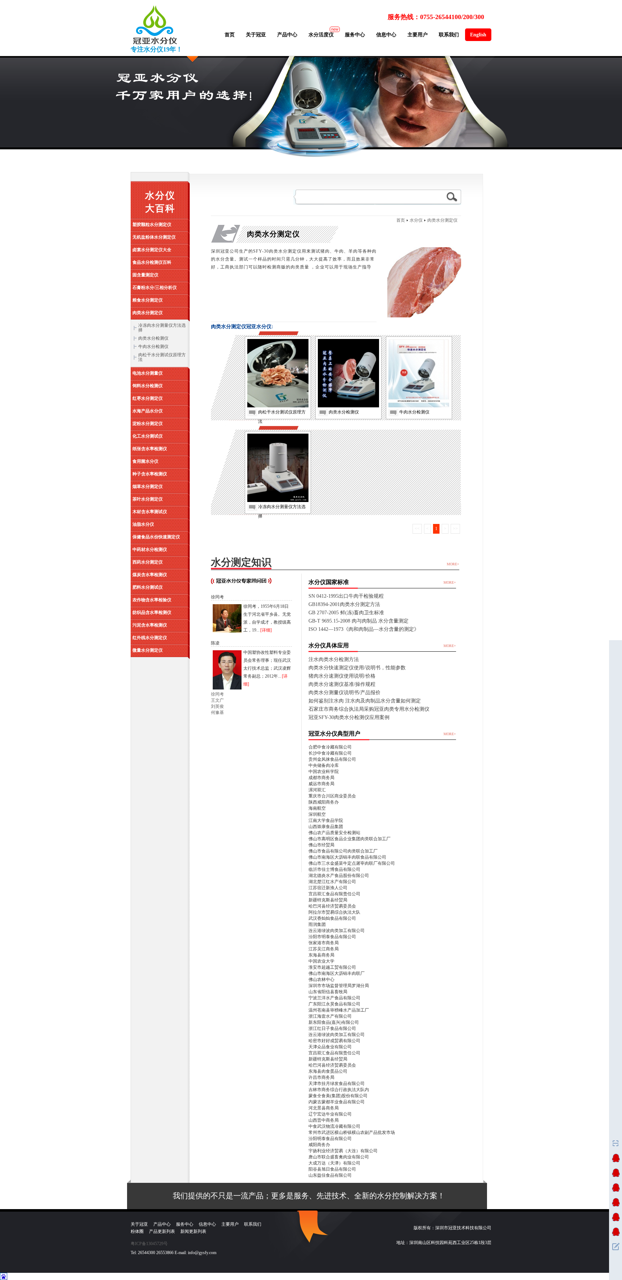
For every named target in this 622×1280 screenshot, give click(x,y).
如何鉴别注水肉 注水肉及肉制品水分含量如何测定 (364, 701)
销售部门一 (615, 1158)
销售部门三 (615, 1187)
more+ (453, 564)
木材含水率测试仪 (149, 511)
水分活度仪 (321, 34)
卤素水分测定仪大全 (151, 249)
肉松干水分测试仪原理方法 (162, 357)
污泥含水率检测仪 (149, 625)
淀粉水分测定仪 (147, 423)
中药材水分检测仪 (149, 549)
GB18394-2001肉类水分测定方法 (344, 604)
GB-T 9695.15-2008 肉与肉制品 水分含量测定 (358, 621)
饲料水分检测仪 (147, 385)
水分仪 (416, 220)
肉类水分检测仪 (153, 338)
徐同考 (217, 694)
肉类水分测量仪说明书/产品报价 (344, 692)
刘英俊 (217, 706)
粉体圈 (137, 1231)
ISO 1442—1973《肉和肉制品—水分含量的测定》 (363, 629)
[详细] (266, 630)
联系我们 (449, 34)
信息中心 (386, 34)
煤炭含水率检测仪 (149, 574)
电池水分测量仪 (147, 373)
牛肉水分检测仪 (153, 346)
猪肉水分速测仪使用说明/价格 (341, 676)
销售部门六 (615, 1231)
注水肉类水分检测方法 (333, 659)
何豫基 (217, 712)
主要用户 (417, 34)
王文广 (217, 700)
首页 (230, 34)
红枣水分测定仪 (147, 398)
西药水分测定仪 (147, 562)
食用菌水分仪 (145, 461)
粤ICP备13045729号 (149, 1243)
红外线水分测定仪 (149, 637)
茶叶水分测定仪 (147, 499)
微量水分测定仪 (147, 650)
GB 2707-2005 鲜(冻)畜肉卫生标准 (346, 612)
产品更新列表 (162, 1231)
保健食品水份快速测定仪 (156, 536)
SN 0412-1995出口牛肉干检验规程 (346, 596)
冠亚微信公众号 (615, 1143)
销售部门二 (615, 1172)
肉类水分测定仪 (147, 312)
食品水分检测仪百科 (151, 262)
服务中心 (355, 34)
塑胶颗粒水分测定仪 (151, 224)
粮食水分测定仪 (147, 300)
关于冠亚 (256, 34)
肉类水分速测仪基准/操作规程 (341, 684)
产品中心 (287, 34)
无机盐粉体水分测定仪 (154, 237)
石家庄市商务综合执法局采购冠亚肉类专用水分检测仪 (368, 709)
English (478, 34)
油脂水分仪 (143, 524)
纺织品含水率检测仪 (151, 612)
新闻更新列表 (193, 1231)
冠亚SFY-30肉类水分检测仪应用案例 (348, 717)
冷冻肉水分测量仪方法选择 (162, 328)
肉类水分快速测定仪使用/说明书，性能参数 (357, 667)
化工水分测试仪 (147, 436)
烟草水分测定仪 (147, 486)
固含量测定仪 (145, 274)
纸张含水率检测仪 (149, 448)
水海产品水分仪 (147, 410)
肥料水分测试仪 (147, 587)
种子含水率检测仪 (149, 473)
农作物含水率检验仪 (151, 599)
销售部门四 (615, 1202)
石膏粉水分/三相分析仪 (154, 287)
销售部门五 (615, 1217)
